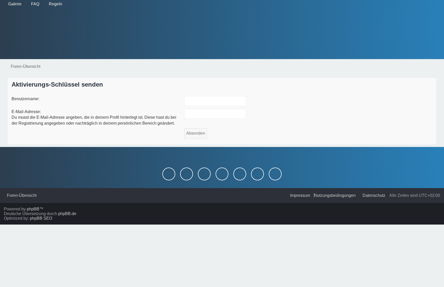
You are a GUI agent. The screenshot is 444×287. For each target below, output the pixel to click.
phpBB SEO (41, 218)
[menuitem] (13, 4)
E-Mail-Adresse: (26, 111)
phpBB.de (67, 213)
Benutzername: (25, 99)
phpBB (33, 209)
